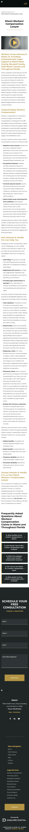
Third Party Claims (12, 775)
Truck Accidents (12, 792)
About (10, 749)
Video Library (12, 754)
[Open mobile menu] (25, 3)
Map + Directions (14, 712)
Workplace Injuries (13, 781)
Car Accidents (11, 787)
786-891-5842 (18, 498)
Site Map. (21, 828)
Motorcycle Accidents (13, 789)
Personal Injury (11, 784)
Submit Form (14, 678)
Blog (9, 757)
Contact (10, 760)
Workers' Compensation (14, 773)
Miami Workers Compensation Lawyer (12, 14)
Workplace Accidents (13, 778)
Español (10, 763)
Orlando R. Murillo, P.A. (7, 12)
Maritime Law (11, 798)
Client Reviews (12, 752)
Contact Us (14, 807)
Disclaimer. (15, 828)
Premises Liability (12, 795)
